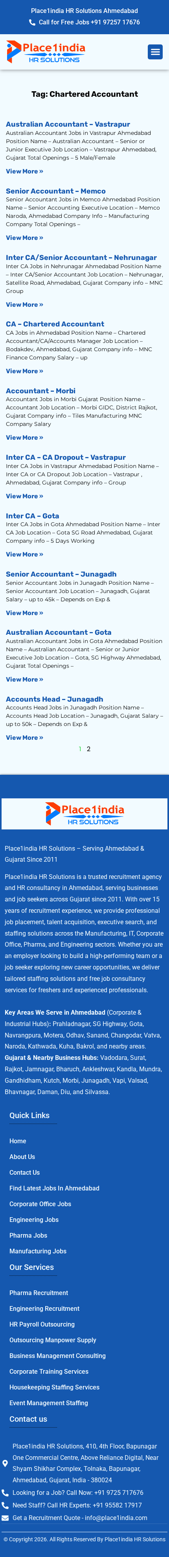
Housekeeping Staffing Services (54, 1387)
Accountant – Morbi (40, 391)
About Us (22, 1157)
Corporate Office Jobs (40, 1204)
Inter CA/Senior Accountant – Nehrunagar (81, 257)
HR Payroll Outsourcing (42, 1324)
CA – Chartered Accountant (55, 324)
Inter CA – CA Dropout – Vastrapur (66, 457)
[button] (155, 51)
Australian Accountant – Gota (59, 632)
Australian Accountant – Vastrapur (68, 124)
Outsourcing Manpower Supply (52, 1340)
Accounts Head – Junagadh (54, 699)
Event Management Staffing (48, 1403)
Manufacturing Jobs (37, 1251)
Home (17, 1141)
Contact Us (24, 1172)
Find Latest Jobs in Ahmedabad (54, 1188)
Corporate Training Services (48, 1371)
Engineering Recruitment (44, 1308)
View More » (24, 171)
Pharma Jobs (28, 1235)
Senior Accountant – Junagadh (61, 574)
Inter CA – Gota (32, 516)
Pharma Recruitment (38, 1293)
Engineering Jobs (34, 1219)
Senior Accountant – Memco (56, 191)
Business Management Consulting (57, 1356)
